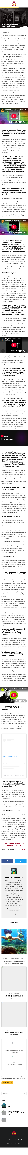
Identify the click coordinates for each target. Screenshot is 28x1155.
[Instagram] (9, 1139)
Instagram (16, 849)
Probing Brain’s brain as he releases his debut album (14, 1050)
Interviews (14, 19)
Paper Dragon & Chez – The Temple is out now (14, 844)
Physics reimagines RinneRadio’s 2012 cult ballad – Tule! (17, 1113)
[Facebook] (6, 1139)
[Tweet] (21, 861)
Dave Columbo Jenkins (6, 19)
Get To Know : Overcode (15, 1120)
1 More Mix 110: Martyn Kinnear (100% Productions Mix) (14, 1064)
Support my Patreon (7, 1082)
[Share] (7, 861)
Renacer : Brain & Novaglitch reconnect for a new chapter (14, 996)
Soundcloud (17, 851)
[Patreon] (12, 1139)
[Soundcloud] (15, 1139)
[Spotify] (18, 1139)
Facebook (22, 849)
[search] (24, 1093)
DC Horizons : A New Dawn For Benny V (14, 958)
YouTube (10, 851)
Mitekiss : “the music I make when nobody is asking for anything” (14, 1031)
